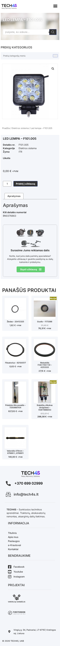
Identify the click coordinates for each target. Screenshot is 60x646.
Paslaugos (14, 541)
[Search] (53, 32)
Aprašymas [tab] (14, 196)
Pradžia (6, 128)
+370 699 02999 (28, 483)
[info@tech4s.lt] (8, 494)
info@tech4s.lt (26, 494)
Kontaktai (13, 549)
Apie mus (13, 537)
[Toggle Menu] (55, 55)
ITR (20, 151)
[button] (55, 6)
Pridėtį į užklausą (25, 183)
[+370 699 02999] (8, 483)
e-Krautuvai (14, 545)
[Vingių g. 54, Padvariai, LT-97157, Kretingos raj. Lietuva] (9, 631)
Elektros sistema (20, 128)
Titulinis (12, 533)
